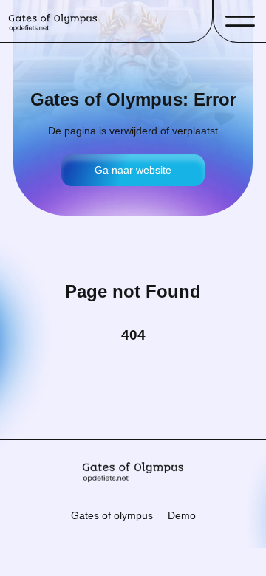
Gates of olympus (112, 515)
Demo (182, 515)
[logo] (53, 21)
